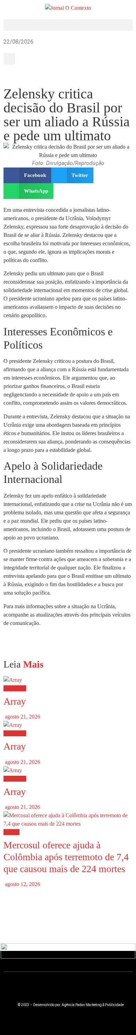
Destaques (14, 688)
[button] (68, 25)
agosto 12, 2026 (21, 884)
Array (14, 701)
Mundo (11, 832)
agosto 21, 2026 (21, 717)
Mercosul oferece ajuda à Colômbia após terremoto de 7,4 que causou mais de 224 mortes (66, 857)
